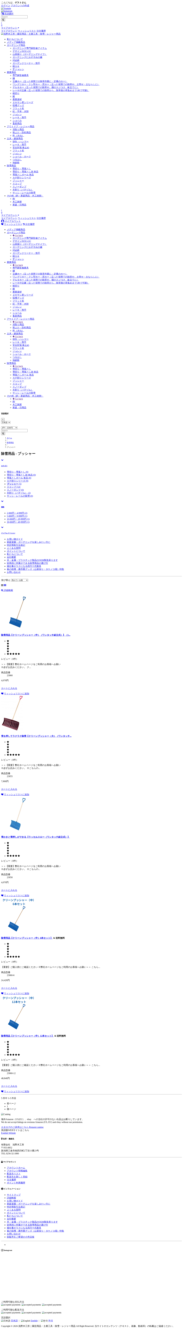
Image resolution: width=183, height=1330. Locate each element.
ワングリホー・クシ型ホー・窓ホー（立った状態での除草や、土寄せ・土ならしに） (56, 84)
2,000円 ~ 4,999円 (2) (17, 513)
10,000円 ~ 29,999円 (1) (18, 519)
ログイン (5, 5)
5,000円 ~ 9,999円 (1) (17, 516)
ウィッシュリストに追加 (16, 693)
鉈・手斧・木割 (21, 111)
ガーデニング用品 (16, 45)
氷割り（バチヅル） (23, 189)
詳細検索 (8, 590)
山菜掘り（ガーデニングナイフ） (30, 54)
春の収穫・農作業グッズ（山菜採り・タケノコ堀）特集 (35, 569)
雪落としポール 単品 (23, 174)
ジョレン (17, 114)
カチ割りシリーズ (22, 177)
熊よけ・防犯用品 (22, 132)
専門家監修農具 (21, 75)
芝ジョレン (18, 69)
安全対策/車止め (21, 147)
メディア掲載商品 (16, 42)
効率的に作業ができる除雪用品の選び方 (27, 563)
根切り (16, 93)
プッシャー (18, 180)
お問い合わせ (14, 572)
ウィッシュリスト (27, 31)
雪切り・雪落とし (22, 168)
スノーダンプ (19, 186)
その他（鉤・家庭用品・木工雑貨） (25, 195)
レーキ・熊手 (19, 117)
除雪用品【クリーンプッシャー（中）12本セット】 (27, 1036)
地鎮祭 (16, 162)
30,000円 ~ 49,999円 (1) (18, 522)
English (34, 1320)
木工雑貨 (17, 202)
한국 (50, 1320)
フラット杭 (18, 108)
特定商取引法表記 (16, 545)
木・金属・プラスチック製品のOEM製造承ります (32, 560)
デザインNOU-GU (22, 51)
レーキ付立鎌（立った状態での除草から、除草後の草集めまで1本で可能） (51, 90)
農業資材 (17, 99)
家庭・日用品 (19, 205)
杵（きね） (18, 135)
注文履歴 (41, 31)
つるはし (17, 159)
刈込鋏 (16, 60)
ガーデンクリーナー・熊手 (26, 63)
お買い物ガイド (15, 539)
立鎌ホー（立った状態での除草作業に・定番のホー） (40, 81)
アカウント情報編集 (17, 1170)
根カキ (16, 66)
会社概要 (11, 557)
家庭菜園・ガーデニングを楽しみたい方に (28, 542)
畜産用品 (17, 123)
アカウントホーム (16, 1167)
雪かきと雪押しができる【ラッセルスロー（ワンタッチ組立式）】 (35, 837)
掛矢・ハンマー (21, 141)
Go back (19, 235)
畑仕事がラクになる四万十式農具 (24, 566)
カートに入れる (9, 688)
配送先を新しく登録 (17, 1177)
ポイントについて (16, 551)
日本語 (14, 1320)
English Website (8, 1133)
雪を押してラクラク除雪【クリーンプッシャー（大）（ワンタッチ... (36, 736)
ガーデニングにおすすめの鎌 (27, 57)
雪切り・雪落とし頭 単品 (25, 171)
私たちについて (15, 39)
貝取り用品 (18, 129)
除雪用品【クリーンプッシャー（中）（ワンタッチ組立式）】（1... (35, 635)
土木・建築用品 (15, 138)
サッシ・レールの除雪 (24, 192)
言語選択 (8, 13)
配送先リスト (14, 1173)
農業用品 (11, 72)
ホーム (9, 438)
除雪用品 (11, 165)
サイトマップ (14, 1195)
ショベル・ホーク (22, 156)
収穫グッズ (18, 105)
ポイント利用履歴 (16, 1183)
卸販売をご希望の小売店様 (20, 1237)
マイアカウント (9, 31)
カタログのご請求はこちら (22, 1127)
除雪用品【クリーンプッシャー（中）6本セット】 (27, 938)
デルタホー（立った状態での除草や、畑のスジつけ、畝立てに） (46, 87)
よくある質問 (14, 548)
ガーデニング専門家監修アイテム (30, 48)
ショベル (17, 120)
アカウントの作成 (20, 5)
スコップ (17, 183)
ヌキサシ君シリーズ (23, 102)
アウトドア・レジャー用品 (20, 126)
